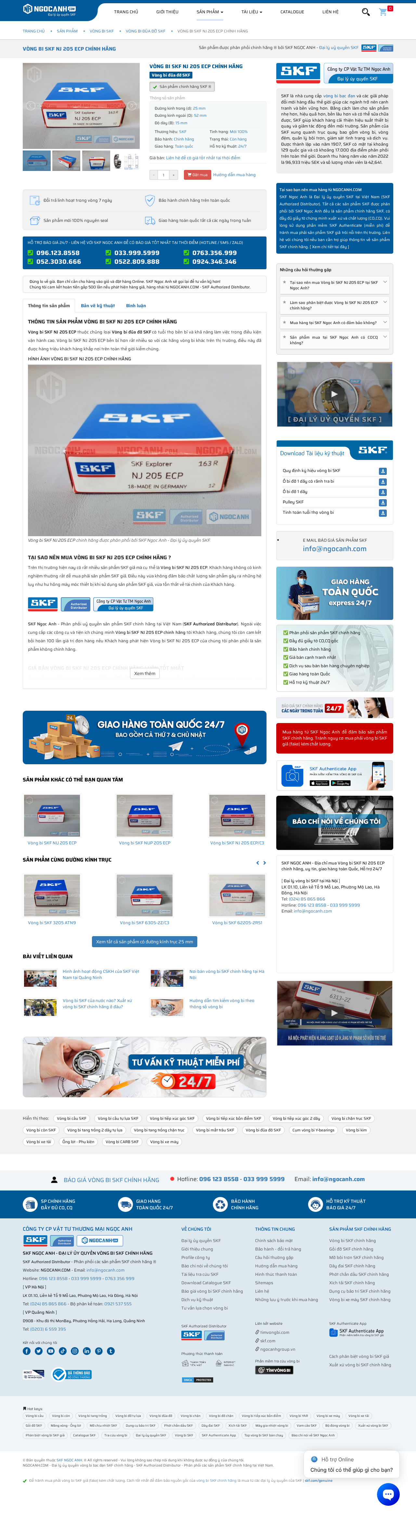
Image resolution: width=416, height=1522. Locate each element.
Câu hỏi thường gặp (274, 1257)
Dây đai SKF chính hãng (352, 1265)
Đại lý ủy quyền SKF (201, 1240)
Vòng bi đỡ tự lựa (128, 1415)
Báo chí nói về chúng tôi (204, 1265)
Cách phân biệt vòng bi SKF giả (359, 1356)
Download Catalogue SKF (206, 1282)
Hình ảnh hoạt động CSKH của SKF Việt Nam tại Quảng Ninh (101, 974)
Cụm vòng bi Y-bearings (313, 1130)
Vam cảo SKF (307, 1425)
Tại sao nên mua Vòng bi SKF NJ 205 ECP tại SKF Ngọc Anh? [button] (331, 285)
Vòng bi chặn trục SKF (351, 1118)
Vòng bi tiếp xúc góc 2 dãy (296, 1118)
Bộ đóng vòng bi (337, 1425)
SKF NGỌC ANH (69, 1460)
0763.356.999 (214, 253)
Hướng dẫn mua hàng (234, 174)
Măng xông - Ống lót (66, 1425)
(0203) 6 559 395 (48, 1329)
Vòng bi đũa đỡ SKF (145, 31)
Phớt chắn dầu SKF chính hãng (359, 1274)
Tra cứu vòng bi (115, 1435)
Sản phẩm (208, 11)
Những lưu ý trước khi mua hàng (286, 1299)
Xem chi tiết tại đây (329, 247)
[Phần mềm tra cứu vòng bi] (274, 1369)
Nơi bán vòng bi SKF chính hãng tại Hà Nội (226, 974)
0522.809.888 (137, 261)
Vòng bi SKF (102, 31)
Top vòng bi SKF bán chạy (263, 1435)
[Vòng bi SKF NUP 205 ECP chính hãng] (144, 815)
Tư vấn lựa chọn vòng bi (204, 1308)
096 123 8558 (312, 905)
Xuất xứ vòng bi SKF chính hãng (360, 1364)
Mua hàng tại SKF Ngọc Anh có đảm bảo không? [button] (331, 322)
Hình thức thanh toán (276, 1274)
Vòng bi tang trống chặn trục (159, 1130)
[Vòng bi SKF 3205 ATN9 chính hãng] (52, 895)
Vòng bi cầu (35, 1415)
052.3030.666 (58, 261)
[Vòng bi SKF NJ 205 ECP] (144, 450)
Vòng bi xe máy (164, 1142)
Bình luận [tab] (136, 305)
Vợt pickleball (291, 1324)
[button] (366, 12)
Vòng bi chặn (191, 1415)
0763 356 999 (120, 1278)
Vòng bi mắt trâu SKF (215, 1130)
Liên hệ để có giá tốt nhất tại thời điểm (203, 157)
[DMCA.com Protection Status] (197, 1379)
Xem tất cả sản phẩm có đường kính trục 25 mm (144, 941)
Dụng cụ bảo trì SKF (141, 1425)
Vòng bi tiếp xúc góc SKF (172, 1118)
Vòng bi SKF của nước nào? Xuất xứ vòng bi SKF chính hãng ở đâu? (97, 1003)
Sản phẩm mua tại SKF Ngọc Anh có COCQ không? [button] (331, 339)
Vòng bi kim (356, 1130)
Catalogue (292, 11)
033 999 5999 (345, 905)
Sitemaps (264, 1282)
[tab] (334, 285)
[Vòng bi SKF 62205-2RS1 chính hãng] (237, 895)
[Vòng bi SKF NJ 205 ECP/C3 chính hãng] (237, 815)
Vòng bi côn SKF (41, 1130)
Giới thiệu (167, 11)
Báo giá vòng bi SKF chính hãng (212, 1291)
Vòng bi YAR (299, 1415)
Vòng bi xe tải (38, 1142)
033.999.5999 (137, 253)
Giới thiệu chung (197, 1249)
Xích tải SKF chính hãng (352, 1282)
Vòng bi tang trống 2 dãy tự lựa (95, 1130)
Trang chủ (126, 11)
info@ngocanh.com (335, 548)
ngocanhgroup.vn (277, 1349)
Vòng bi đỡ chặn (221, 1415)
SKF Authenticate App (219, 1435)
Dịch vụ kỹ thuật (197, 1299)
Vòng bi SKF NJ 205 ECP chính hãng (69, 49)
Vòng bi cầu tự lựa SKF (118, 1118)
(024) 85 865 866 (307, 899)
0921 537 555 (118, 1303)
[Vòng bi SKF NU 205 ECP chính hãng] (52, 815)
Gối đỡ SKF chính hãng (351, 1249)
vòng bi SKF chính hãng (216, 1480)
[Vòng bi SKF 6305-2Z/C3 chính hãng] (144, 895)
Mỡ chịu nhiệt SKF (103, 1425)
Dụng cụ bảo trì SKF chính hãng (360, 1291)
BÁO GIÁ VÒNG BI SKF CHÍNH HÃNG (111, 1180)
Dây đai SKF (211, 1425)
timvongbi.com (274, 1332)
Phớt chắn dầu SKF (178, 1425)
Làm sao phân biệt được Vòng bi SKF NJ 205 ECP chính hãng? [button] (331, 305)
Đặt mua (199, 175)
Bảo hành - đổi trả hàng (278, 1249)
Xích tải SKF (237, 1425)
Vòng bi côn (61, 1415)
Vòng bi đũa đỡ (161, 1415)
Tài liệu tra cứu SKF (199, 1274)
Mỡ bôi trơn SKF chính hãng (356, 1257)
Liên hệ (330, 11)
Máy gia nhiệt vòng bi (271, 1425)
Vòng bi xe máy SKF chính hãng (360, 1299)
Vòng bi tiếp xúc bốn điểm (261, 1415)
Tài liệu (250, 11)
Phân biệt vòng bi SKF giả (45, 1435)
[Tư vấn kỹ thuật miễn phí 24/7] (144, 1067)
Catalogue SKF (84, 1435)
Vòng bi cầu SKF (71, 1118)
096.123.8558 (58, 253)
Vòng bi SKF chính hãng (352, 1240)
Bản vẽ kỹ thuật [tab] (98, 305)
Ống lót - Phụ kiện (78, 1142)
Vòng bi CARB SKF (122, 1142)
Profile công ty (195, 1257)
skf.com (267, 1340)
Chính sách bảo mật (274, 1240)
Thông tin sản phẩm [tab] (49, 305)
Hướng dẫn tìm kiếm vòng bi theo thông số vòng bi (221, 1003)
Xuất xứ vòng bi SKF (373, 1425)
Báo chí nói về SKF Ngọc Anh (313, 1435)
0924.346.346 (214, 261)
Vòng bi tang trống (92, 1415)
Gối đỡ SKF (34, 1425)
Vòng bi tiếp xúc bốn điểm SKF (233, 1118)
